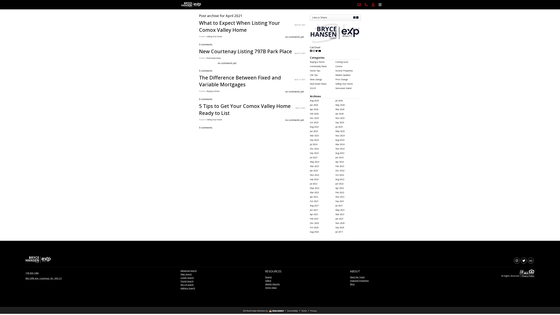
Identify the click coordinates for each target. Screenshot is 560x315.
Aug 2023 (339, 153)
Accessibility (292, 310)
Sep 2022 (314, 179)
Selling (268, 280)
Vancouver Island (343, 88)
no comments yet (294, 36)
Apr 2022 (339, 188)
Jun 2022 (339, 183)
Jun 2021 (314, 210)
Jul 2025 (339, 126)
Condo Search (187, 277)
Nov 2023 (340, 148)
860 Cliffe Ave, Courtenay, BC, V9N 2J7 (44, 278)
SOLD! (313, 88)
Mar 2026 (339, 109)
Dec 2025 (314, 118)
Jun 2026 (314, 105)
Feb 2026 (314, 113)
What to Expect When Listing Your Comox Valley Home (239, 26)
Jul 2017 (339, 231)
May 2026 (340, 105)
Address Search (188, 288)
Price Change (341, 79)
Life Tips (314, 75)
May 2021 (340, 210)
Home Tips (315, 70)
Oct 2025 (314, 122)
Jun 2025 (314, 131)
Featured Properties (359, 280)
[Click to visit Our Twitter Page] (316, 50)
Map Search (186, 274)
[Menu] (380, 4)
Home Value (271, 287)
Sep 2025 (339, 122)
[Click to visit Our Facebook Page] (311, 50)
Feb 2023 (339, 166)
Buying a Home (213, 91)
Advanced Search (189, 270)
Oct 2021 (314, 201)
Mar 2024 (339, 144)
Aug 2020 (314, 231)
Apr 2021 (314, 214)
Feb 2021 (314, 218)
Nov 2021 (340, 196)
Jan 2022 (314, 196)
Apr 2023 (339, 161)
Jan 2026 (339, 113)
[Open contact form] (359, 4)
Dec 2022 (339, 170)
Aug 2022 (339, 179)
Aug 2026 (314, 100)
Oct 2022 (339, 175)
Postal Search (187, 281)
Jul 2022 (313, 183)
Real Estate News (214, 58)
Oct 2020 (314, 227)
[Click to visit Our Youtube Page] (319, 50)
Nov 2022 (314, 175)
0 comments (205, 44)
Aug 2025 (314, 126)
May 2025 (340, 131)
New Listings (316, 79)
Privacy (313, 310)
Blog (352, 284)
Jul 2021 (339, 205)
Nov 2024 (340, 135)
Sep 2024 (314, 140)
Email (317, 47)
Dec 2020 (314, 223)
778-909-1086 (32, 273)
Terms (304, 310)
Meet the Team (357, 277)
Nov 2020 (340, 223)
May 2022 (314, 188)
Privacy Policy (528, 275)
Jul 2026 (339, 100)
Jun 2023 (339, 157)
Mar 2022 (314, 192)
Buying (268, 277)
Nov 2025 (340, 118)
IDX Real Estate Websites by (255, 310)
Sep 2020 (339, 227)
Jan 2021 (339, 218)
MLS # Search (187, 284)
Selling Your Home (214, 36)
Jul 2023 (313, 157)
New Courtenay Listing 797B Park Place (245, 51)
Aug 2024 (339, 140)
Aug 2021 (314, 205)
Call (312, 47)
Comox (338, 66)
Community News (318, 66)
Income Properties (344, 70)
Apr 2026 (314, 109)
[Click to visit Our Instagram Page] (314, 50)
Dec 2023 (314, 148)
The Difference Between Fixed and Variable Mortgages (240, 81)
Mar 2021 (339, 214)
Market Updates (343, 75)
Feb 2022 (339, 192)
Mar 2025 (314, 135)
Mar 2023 (314, 166)
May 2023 (314, 161)
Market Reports (272, 284)
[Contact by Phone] (366, 4)
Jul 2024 (313, 144)
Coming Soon (341, 62)
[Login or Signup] (373, 4)
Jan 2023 (314, 170)
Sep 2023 (314, 153)
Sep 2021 (339, 201)
